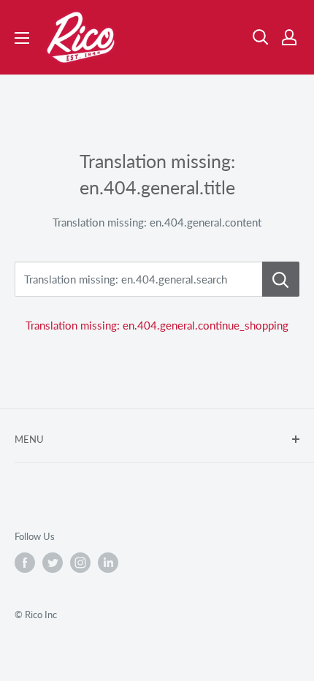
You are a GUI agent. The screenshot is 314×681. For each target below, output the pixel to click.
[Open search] (261, 37)
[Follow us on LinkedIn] (108, 562)
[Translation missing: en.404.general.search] (280, 279)
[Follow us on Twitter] (52, 562)
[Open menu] (22, 38)
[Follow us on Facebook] (25, 562)
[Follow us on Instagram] (80, 562)
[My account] (289, 37)
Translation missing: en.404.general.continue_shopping (157, 325)
